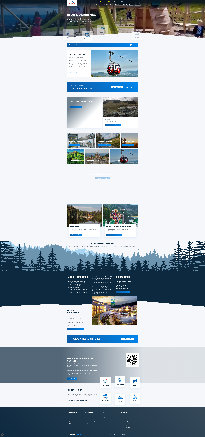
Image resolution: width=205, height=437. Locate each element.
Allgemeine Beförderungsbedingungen (129, 434)
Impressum (110, 434)
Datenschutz (103, 434)
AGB (115, 434)
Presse (118, 434)
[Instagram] (85, 2)
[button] (122, 2)
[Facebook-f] (82, 2)
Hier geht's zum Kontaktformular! (77, 400)
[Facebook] (78, 434)
